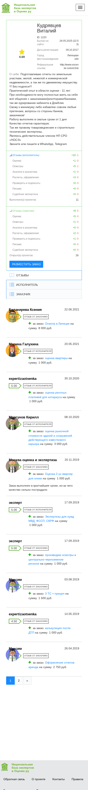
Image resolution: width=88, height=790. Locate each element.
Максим (15, 580)
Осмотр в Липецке (57, 323)
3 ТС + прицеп (54, 593)
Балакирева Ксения (25, 310)
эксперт (15, 503)
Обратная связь (14, 779)
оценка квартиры (56, 358)
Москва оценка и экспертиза (33, 460)
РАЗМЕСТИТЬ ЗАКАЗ (26, 264)
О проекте (38, 779)
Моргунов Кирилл (24, 417)
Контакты (58, 779)
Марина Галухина (23, 344)
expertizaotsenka (22, 379)
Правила (77, 779)
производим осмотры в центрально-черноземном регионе (52, 559)
